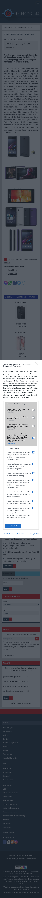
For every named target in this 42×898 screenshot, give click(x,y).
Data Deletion (8, 534)
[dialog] (21, 449)
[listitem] (21, 404)
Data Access (21, 534)
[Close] (38, 364)
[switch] (33, 410)
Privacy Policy (34, 534)
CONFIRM (13, 526)
